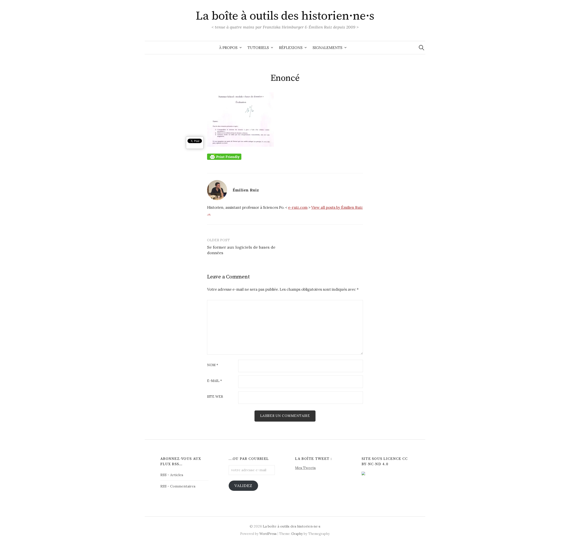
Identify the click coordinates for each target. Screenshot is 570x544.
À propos (228, 47)
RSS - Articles (171, 475)
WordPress (268, 534)
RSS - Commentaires (177, 486)
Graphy (297, 534)
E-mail (214, 381)
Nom (212, 365)
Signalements (327, 47)
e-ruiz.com (297, 207)
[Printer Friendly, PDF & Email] (224, 156)
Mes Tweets (305, 467)
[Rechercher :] (421, 47)
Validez (243, 485)
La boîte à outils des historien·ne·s (285, 16)
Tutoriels (258, 47)
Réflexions (290, 47)
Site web (215, 396)
